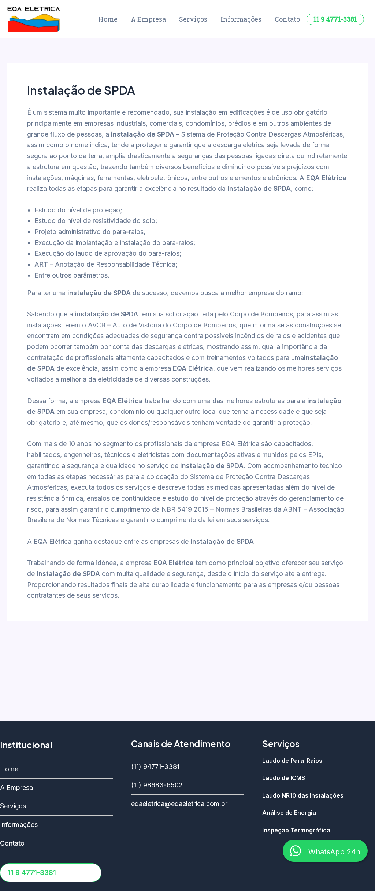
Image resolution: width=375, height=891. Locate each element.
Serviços (193, 19)
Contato (287, 19)
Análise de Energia (290, 813)
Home (108, 19)
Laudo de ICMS (283, 778)
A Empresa (148, 19)
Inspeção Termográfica (296, 830)
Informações (240, 19)
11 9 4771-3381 (335, 19)
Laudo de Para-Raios (292, 761)
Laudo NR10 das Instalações (303, 795)
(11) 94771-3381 (155, 767)
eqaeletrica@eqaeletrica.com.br (179, 804)
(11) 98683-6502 (157, 785)
